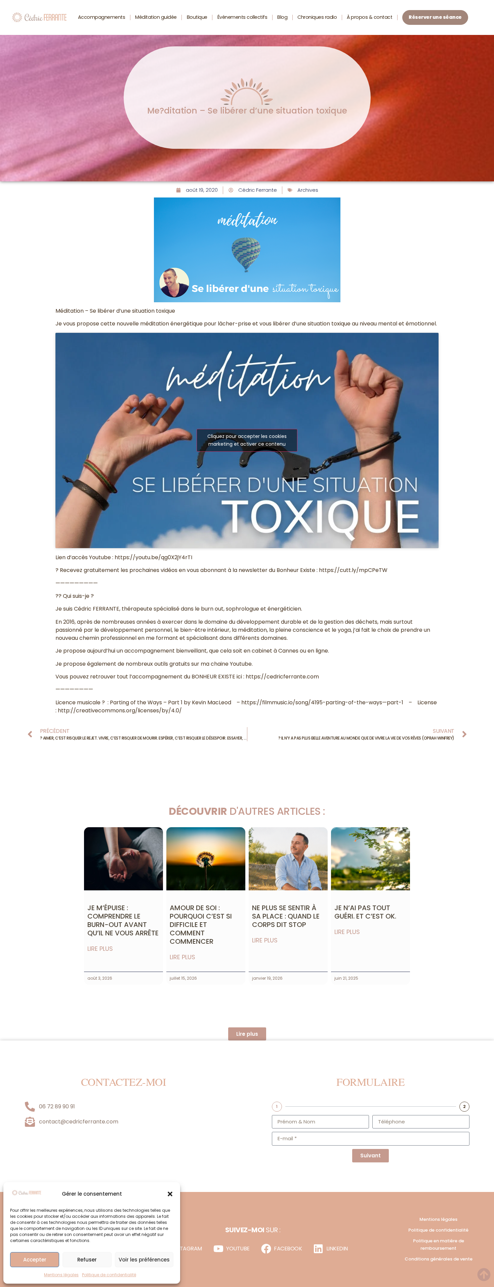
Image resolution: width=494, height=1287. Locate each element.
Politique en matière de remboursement (438, 1244)
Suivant (370, 1155)
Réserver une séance (435, 17)
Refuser (87, 1259)
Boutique (197, 17)
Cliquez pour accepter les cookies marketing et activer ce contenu (247, 440)
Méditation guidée (156, 17)
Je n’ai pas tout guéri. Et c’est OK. (365, 912)
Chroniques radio (317, 17)
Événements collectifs (242, 17)
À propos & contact (369, 17)
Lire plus (100, 948)
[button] (170, 1194)
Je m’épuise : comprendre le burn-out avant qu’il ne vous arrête (123, 920)
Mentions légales (61, 1275)
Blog (282, 17)
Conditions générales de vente (438, 1259)
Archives (307, 189)
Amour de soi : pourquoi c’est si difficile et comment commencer (201, 924)
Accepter (34, 1259)
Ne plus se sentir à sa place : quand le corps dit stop (286, 916)
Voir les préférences (144, 1259)
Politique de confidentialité (109, 1275)
